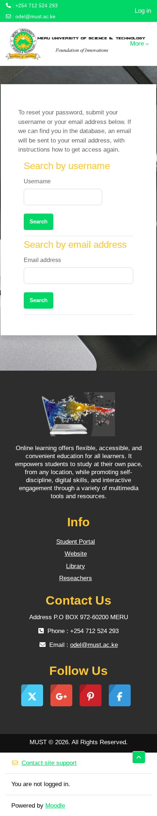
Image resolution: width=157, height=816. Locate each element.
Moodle (55, 805)
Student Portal (75, 541)
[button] (138, 757)
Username (37, 181)
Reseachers (75, 578)
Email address (42, 260)
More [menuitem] (137, 43)
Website (76, 553)
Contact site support (49, 763)
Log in (143, 10)
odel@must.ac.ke (35, 16)
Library (75, 566)
